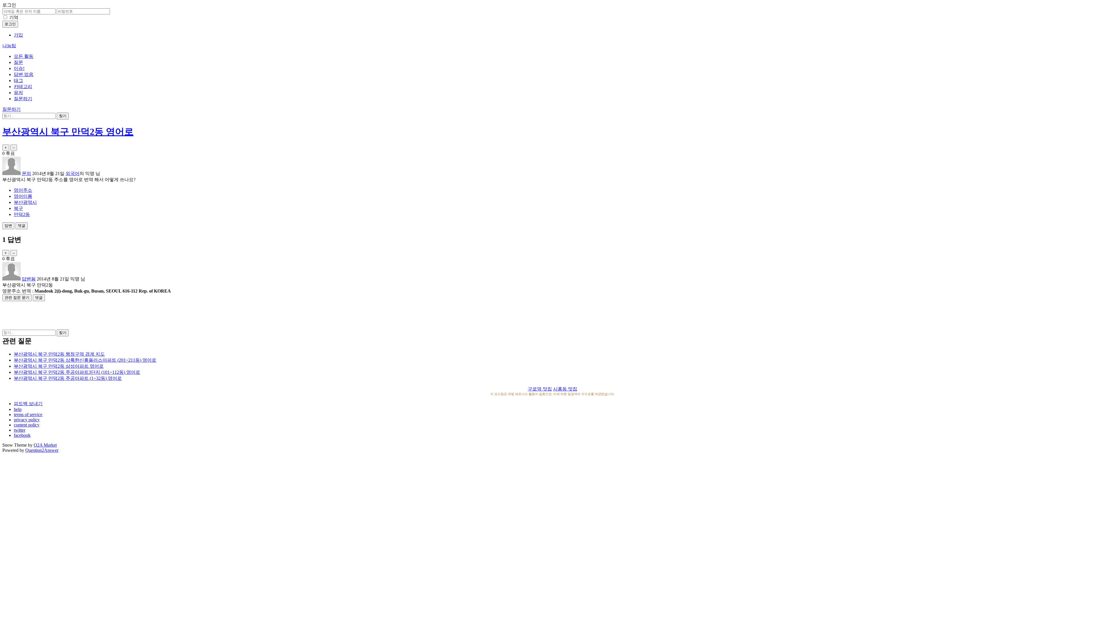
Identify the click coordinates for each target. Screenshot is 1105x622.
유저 (18, 92)
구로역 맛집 (540, 388)
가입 (18, 35)
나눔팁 (9, 45)
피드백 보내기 (28, 403)
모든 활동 (23, 56)
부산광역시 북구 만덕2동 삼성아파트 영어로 (59, 366)
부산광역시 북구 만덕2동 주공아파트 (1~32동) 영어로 (68, 378)
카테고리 (23, 86)
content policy (26, 424)
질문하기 (23, 98)
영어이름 (23, 196)
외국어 (72, 173)
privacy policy (27, 419)
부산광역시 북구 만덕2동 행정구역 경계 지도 (59, 354)
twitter (19, 430)
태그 (18, 80)
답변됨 (29, 278)
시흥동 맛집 (565, 388)
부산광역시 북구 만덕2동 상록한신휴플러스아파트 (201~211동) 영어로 (85, 360)
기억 (13, 17)
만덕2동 (22, 214)
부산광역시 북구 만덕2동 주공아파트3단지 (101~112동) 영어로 (77, 372)
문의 (26, 173)
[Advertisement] (552, 314)
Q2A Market (45, 445)
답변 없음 (23, 74)
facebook (22, 435)
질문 (18, 62)
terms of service (28, 414)
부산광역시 (25, 202)
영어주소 (23, 190)
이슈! (19, 68)
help (18, 409)
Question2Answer (41, 450)
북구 (18, 208)
